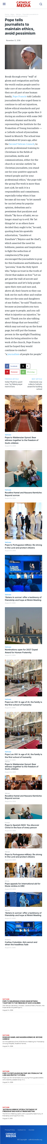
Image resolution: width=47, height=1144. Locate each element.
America (8, 939)
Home (7, 14)
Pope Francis (19, 96)
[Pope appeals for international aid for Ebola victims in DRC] (23, 899)
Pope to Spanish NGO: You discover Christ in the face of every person (22, 826)
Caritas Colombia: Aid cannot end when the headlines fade (21, 943)
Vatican (7, 761)
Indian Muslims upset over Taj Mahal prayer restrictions (13, 384)
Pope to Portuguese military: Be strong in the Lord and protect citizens (23, 855)
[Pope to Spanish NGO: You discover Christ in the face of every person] (23, 841)
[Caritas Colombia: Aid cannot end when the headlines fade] (23, 958)
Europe (7, 822)
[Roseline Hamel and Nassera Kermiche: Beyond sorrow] (23, 811)
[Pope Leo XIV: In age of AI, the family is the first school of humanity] (23, 678)
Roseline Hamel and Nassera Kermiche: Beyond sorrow (23, 797)
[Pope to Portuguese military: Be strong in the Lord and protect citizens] (23, 870)
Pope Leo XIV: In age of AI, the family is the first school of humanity (23, 703)
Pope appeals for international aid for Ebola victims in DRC (22, 884)
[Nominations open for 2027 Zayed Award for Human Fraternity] (23, 625)
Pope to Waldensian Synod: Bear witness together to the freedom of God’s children (21, 766)
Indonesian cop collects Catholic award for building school (34, 385)
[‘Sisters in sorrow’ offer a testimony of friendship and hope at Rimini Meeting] (23, 928)
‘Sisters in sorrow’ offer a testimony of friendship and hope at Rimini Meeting (23, 914)
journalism (13, 354)
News (12, 14)
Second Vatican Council (21, 143)
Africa (7, 881)
